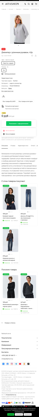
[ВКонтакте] (3, 364)
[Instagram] (12, 364)
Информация (6, 345)
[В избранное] (32, 55)
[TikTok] (28, 364)
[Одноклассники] (24, 364)
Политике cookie (19, 412)
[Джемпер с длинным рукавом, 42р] (20, 29)
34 (4, 70)
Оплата (33, 145)
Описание (5, 145)
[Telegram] (16, 364)
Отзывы (13, 145)
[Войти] (32, 4)
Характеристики (23, 145)
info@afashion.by (7, 359)
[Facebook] (7, 364)
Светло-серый (8, 63)
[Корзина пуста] (36, 4)
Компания (5, 341)
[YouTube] (20, 364)
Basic (10, 88)
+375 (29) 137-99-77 (8, 355)
